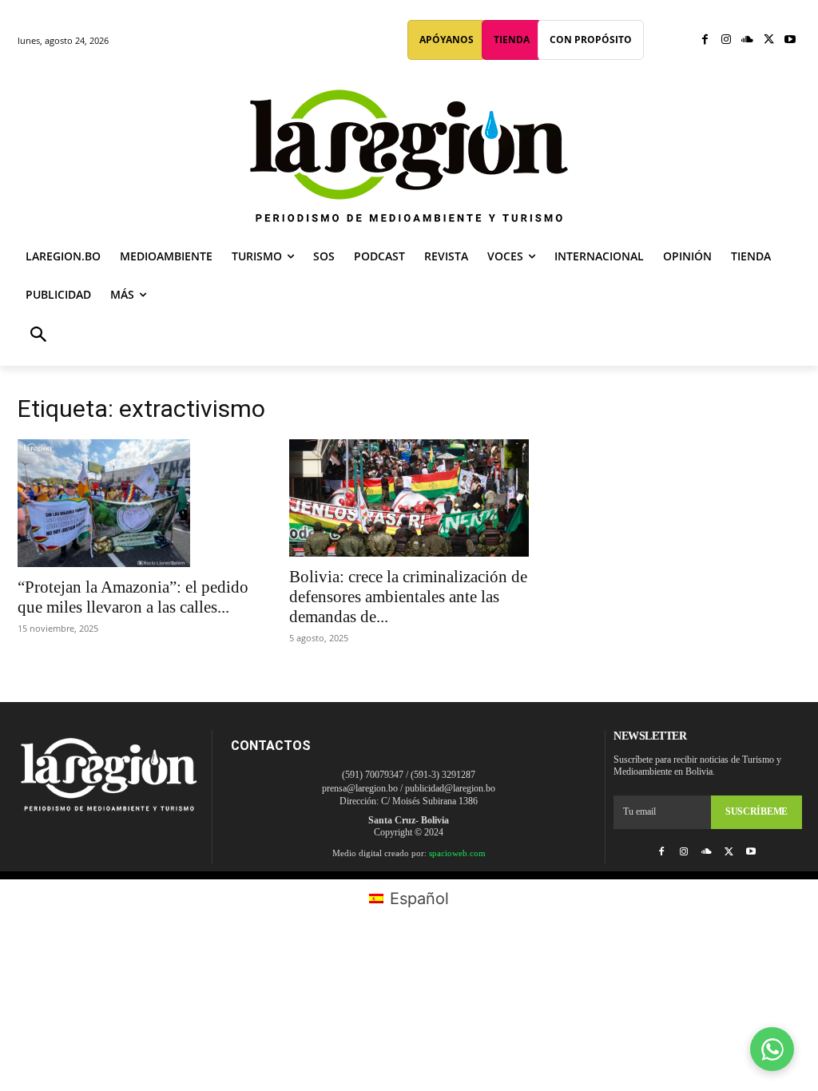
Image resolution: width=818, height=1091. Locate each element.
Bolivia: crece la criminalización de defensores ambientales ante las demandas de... (408, 596)
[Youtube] (789, 40)
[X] (769, 40)
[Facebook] (705, 40)
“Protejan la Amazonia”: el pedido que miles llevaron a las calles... (133, 597)
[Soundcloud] (747, 40)
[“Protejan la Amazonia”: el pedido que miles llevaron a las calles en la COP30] (137, 503)
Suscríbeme (756, 811)
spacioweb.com (457, 853)
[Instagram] (726, 40)
